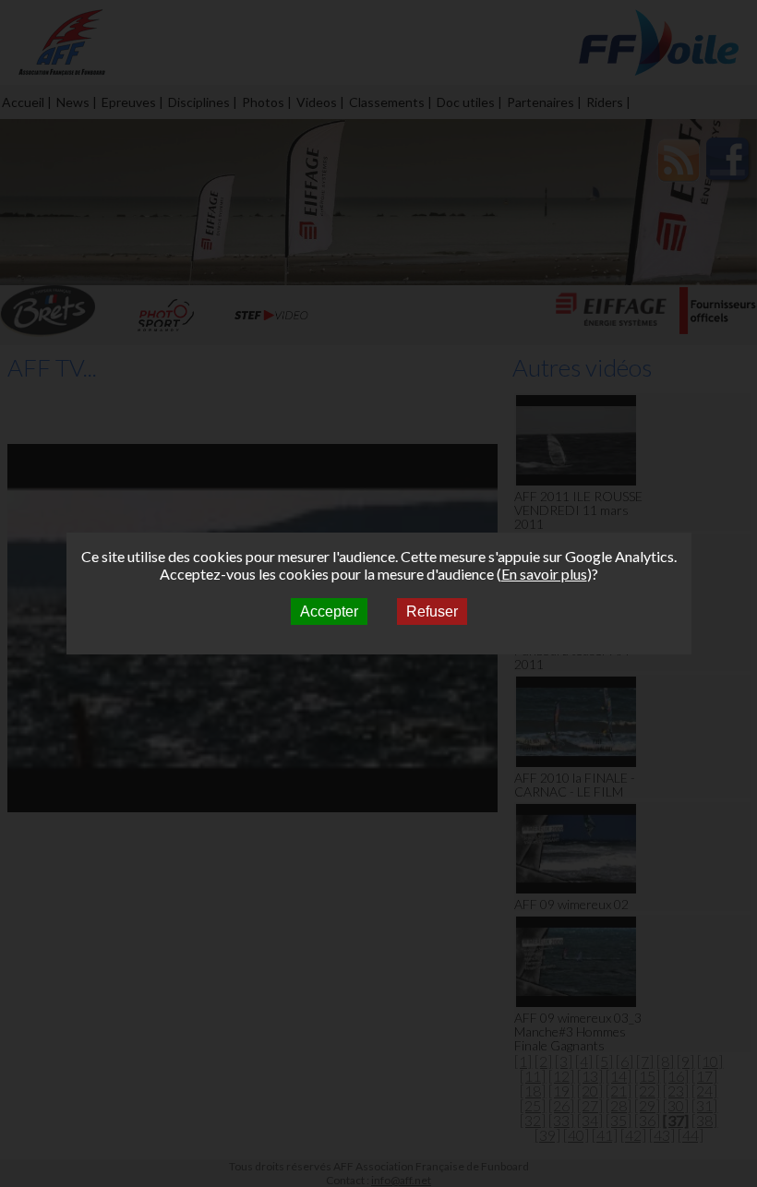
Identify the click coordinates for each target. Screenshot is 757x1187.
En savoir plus (544, 573)
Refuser (432, 611)
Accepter (329, 611)
